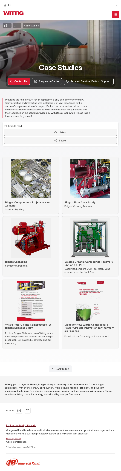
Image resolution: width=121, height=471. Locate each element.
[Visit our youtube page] (28, 411)
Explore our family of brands (21, 425)
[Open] (115, 14)
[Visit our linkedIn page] (19, 411)
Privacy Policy (13, 438)
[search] (116, 5)
